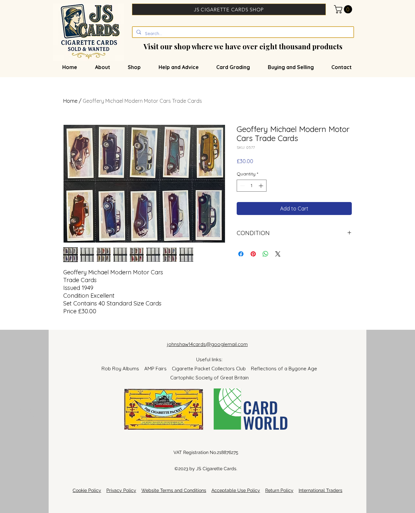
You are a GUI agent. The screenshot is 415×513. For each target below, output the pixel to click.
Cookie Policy (87, 490)
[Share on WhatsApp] (265, 254)
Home (70, 101)
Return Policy (279, 490)
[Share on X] (278, 254)
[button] (344, 9)
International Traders (320, 490)
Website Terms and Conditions (173, 490)
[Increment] (261, 185)
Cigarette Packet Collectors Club (211, 368)
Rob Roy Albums (122, 368)
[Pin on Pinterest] (253, 254)
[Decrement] (242, 185)
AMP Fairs (158, 368)
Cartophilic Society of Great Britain (209, 378)
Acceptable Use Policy (235, 490)
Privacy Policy (121, 490)
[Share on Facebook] (241, 254)
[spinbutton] (251, 185)
